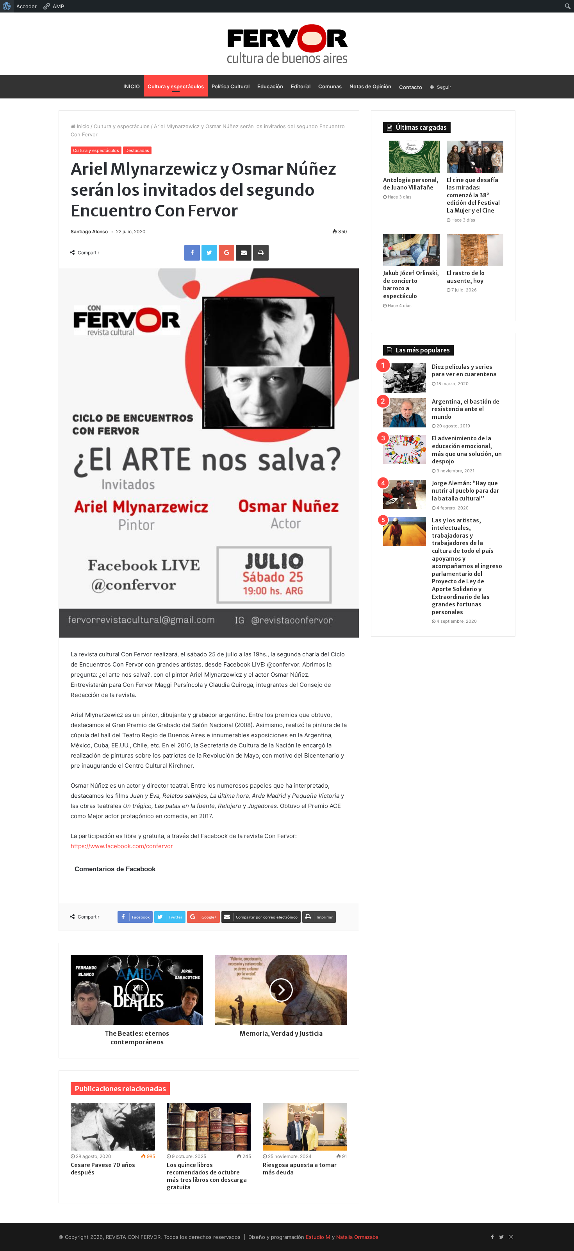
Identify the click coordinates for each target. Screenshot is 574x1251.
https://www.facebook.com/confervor (122, 846)
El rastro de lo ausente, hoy (466, 277)
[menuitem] (7, 6)
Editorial (300, 86)
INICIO (131, 86)
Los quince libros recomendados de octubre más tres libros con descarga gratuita (207, 1176)
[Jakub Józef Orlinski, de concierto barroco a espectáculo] (411, 250)
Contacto (410, 87)
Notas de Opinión (370, 86)
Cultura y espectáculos (176, 86)
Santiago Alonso (89, 231)
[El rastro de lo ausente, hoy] (475, 250)
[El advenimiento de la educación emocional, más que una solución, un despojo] (404, 449)
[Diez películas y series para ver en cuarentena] (404, 378)
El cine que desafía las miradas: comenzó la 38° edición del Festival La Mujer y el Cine (473, 195)
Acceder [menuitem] (26, 6)
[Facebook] (492, 1237)
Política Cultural (231, 86)
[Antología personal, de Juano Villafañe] (411, 157)
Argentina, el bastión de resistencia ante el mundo (465, 409)
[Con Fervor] (287, 43)
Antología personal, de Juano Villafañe (411, 184)
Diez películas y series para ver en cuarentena (464, 370)
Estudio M (318, 1237)
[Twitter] (501, 1237)
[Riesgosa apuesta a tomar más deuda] (305, 1127)
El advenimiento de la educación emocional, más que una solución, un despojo (467, 450)
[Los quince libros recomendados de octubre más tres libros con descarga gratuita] (209, 1127)
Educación (270, 86)
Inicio (82, 126)
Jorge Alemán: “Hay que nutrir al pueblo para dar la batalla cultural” (465, 491)
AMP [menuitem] (58, 6)
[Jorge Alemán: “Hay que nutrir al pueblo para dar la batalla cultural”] (404, 494)
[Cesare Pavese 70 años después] (113, 1127)
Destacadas (137, 150)
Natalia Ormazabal (358, 1237)
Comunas (330, 86)
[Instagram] (510, 1237)
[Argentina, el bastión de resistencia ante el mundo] (404, 412)
